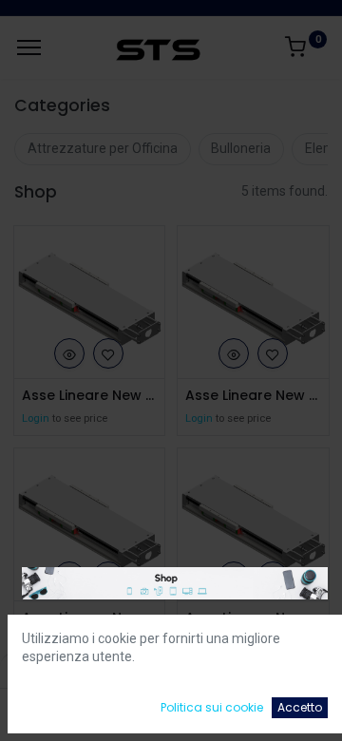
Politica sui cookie (212, 707)
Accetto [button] (299, 707)
